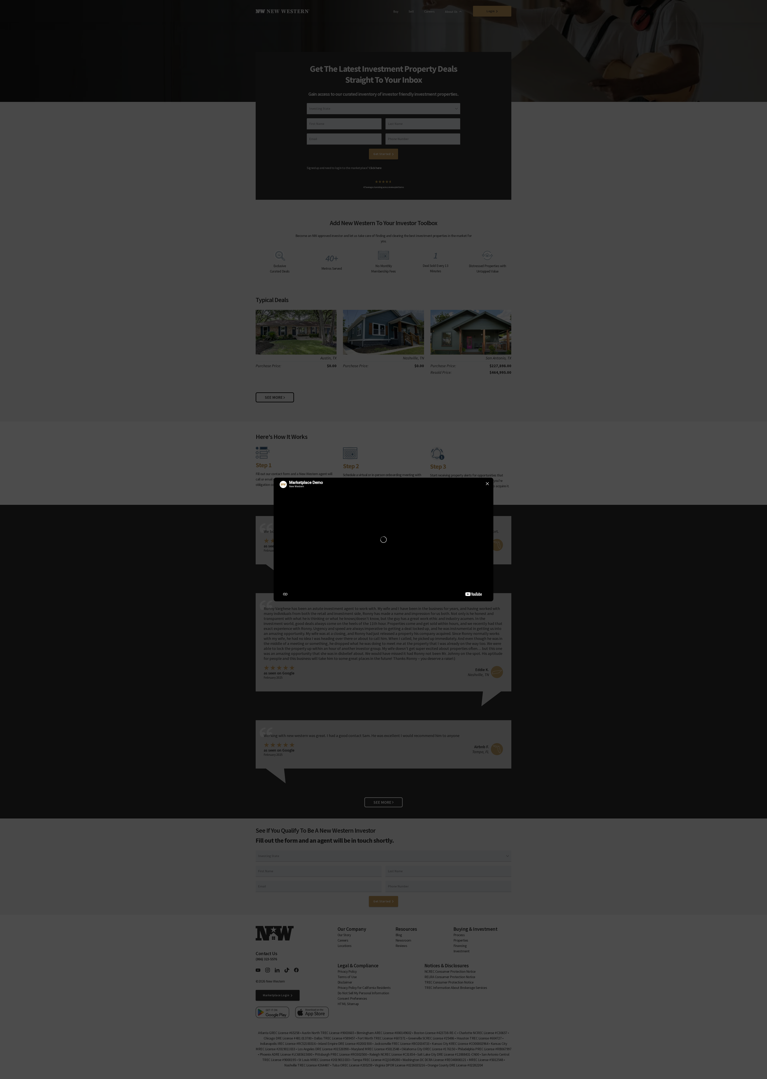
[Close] (487, 483)
